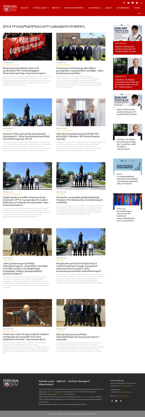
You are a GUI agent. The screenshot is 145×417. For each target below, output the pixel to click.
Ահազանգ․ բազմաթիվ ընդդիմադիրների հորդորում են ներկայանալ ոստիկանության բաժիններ (79, 200)
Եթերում (56, 8)
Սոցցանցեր (16, 194)
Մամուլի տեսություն (74, 8)
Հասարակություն (63, 65)
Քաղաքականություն (11, 65)
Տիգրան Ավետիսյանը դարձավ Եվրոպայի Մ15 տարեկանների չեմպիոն (125, 48)
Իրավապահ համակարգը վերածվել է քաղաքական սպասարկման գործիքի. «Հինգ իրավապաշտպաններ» (79, 70)
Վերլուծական (94, 8)
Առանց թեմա (8, 260)
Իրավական (7, 130)
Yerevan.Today (51, 392)
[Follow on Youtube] (116, 401)
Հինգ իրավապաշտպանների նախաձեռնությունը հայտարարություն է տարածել (77, 337)
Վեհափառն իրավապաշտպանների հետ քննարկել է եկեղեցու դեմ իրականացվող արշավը (78, 136)
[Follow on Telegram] (120, 401)
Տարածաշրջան (123, 8)
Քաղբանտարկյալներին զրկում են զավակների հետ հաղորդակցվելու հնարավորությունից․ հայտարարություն (24, 70)
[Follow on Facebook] (112, 401)
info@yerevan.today (126, 386)
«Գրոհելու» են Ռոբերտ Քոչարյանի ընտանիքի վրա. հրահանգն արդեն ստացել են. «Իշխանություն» (127, 83)
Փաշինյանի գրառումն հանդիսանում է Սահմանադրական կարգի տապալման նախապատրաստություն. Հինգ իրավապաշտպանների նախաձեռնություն (78, 267)
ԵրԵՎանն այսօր (40, 8)
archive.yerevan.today (122, 396)
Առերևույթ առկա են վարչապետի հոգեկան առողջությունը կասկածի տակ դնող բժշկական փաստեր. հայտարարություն (26, 337)
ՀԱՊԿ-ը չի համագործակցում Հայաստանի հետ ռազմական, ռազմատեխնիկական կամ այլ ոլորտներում (126, 214)
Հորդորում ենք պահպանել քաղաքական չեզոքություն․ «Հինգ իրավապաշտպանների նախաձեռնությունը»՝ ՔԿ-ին (26, 136)
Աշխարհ (108, 8)
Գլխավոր (25, 8)
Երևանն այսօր (46, 381)
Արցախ (137, 8)
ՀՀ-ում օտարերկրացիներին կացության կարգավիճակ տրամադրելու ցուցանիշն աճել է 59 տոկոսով (127, 179)
